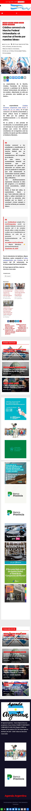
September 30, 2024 (11, 248)
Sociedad (21, 22)
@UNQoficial (12, 222)
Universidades (11, 24)
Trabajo (5, 24)
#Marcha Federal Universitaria (11, 48)
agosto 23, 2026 (9, 641)
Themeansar (15, 804)
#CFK (4, 46)
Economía (5, 22)
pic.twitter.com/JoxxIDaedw (14, 242)
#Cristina (8, 46)
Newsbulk (24, 802)
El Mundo (6, 383)
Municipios (11, 683)
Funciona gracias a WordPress (11, 802)
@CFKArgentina (10, 224)
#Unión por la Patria (8, 51)
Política (16, 22)
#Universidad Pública (20, 51)
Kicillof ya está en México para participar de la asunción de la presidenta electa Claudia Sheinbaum (21, 328)
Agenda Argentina (15, 7)
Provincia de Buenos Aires (21, 683)
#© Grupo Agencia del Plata (20, 44)
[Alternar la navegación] (16, 13)
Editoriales (12, 349)
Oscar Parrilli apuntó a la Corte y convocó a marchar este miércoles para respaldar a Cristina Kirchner (20, 292)
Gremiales (11, 22)
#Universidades (7, 53)
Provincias (6, 351)
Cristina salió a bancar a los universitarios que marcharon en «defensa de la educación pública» (8, 292)
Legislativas (12, 367)
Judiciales (18, 349)
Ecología (6, 683)
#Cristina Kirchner (17, 46)
